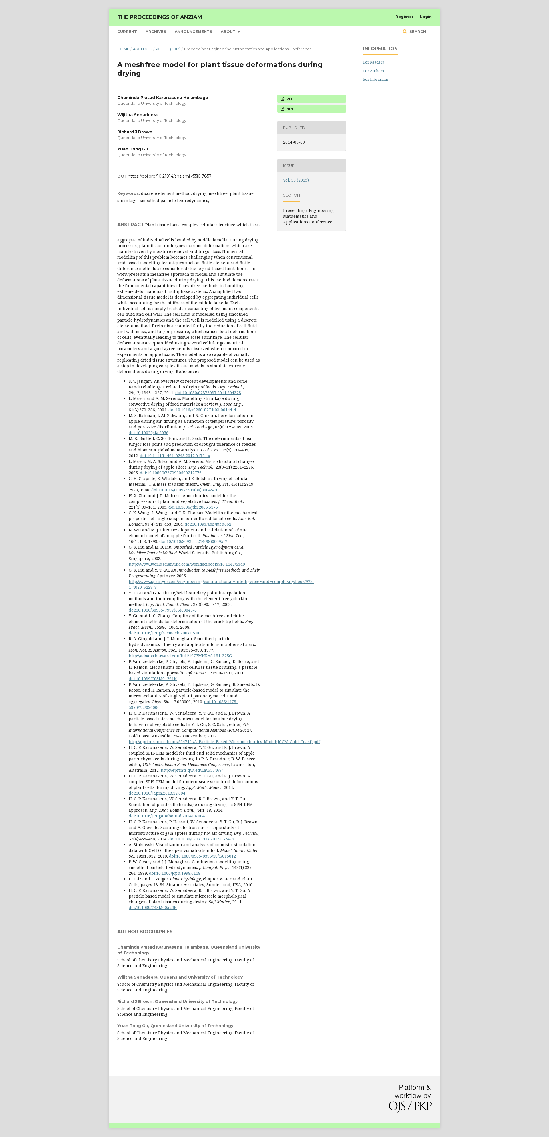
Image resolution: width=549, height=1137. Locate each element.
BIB (289, 108)
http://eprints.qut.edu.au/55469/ (192, 770)
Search (417, 31)
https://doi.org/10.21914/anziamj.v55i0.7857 (170, 176)
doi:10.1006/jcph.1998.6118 (174, 873)
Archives (156, 31)
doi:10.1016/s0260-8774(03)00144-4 (202, 409)
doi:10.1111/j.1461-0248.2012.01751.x (175, 455)
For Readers (373, 62)
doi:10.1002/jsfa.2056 (148, 432)
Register (404, 16)
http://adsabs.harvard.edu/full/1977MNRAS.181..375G (180, 655)
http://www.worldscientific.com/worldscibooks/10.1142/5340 (187, 564)
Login (426, 16)
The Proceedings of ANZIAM (159, 17)
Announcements (193, 31)
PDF (290, 98)
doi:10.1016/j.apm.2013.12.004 (157, 793)
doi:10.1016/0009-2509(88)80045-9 (184, 490)
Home (123, 49)
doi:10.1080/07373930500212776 (171, 472)
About (229, 31)
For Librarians (376, 79)
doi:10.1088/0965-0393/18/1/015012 (202, 856)
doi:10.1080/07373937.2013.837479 (201, 839)
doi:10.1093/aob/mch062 (208, 524)
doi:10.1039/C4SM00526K (153, 907)
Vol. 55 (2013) (168, 49)
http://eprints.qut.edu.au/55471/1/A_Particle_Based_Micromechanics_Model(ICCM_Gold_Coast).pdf (224, 741)
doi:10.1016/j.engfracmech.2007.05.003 (166, 633)
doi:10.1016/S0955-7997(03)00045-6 (163, 610)
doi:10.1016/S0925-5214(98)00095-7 (193, 541)
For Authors (373, 70)
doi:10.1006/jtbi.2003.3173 (193, 507)
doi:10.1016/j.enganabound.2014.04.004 (167, 816)
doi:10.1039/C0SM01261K (153, 678)
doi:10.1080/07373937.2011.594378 (208, 392)
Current (127, 31)
